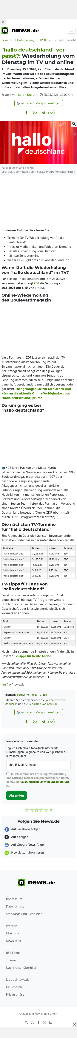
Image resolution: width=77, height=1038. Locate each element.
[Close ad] (3, 22)
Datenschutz (15, 906)
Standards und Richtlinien (24, 914)
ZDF (45, 694)
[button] (38, 103)
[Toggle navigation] (71, 31)
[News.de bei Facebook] (38, 1022)
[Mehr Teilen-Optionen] (51, 113)
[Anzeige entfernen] (74, 1024)
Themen (12, 960)
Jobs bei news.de (18, 980)
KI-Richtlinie (14, 987)
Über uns (12, 933)
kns (4, 684)
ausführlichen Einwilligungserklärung (45, 782)
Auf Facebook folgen (25, 829)
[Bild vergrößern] (74, 124)
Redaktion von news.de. (43, 704)
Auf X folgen (19, 837)
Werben (11, 926)
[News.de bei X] (44, 1022)
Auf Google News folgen (28, 845)
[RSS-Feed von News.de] (50, 1022)
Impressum (14, 899)
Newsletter (13, 941)
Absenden (16, 795)
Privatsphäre (15, 994)
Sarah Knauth (27, 95)
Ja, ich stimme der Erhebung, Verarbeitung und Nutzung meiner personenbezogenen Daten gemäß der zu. (38, 779)
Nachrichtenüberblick (21, 968)
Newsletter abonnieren (27, 852)
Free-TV (36, 694)
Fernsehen (23, 694)
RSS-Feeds (13, 953)
